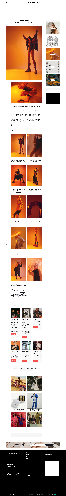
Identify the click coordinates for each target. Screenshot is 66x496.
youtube (35, 474)
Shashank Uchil (19, 290)
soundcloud (28, 475)
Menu (6, 2)
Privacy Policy (10, 464)
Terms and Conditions (11, 466)
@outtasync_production (27, 296)
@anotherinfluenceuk (35, 189)
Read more (13, 334)
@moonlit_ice (22, 291)
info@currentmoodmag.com (48, 454)
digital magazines (22, 368)
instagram (36, 472)
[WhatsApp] (6, 251)
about (17, 472)
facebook (27, 472)
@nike (39, 106)
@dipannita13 (23, 294)
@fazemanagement (39, 293)
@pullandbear (20, 106)
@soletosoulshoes (22, 161)
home (8, 472)
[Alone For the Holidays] (26, 345)
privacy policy (9, 474)
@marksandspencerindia (20, 284)
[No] (64, 494)
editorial (22, 20)
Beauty (27, 456)
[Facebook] (6, 247)
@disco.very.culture (17, 189)
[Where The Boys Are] (37, 345)
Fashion (26, 20)
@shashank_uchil (26, 290)
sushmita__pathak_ (23, 293)
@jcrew (14, 161)
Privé (27, 465)
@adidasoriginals (19, 160)
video (8, 473)
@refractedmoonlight (25, 297)
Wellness (27, 463)
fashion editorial (37, 368)
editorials (28, 368)
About (8, 460)
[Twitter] (6, 249)
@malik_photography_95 (23, 295)
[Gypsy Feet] (37, 313)
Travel (27, 458)
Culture (27, 460)
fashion (32, 368)
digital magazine (16, 368)
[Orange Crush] (15, 345)
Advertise (9, 462)
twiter (27, 474)
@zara (14, 190)
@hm (34, 106)
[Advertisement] (33, 11)
